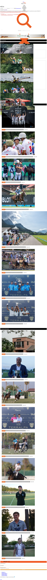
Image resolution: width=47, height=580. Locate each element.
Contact (24, 10)
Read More (3, 129)
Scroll (1, 579)
